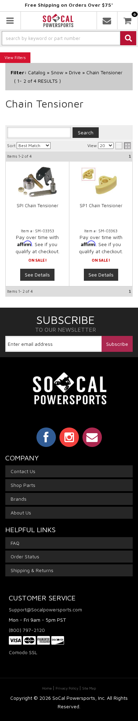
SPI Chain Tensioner (37, 205)
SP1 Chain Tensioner (101, 205)
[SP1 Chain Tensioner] (101, 182)
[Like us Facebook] (46, 437)
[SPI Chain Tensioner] (37, 182)
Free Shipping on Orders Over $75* (69, 5)
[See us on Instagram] (69, 437)
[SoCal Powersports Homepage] (58, 20)
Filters (20, 57)
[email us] (107, 20)
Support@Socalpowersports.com (45, 609)
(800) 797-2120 (27, 630)
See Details (37, 275)
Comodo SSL (23, 652)
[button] (69, 38)
